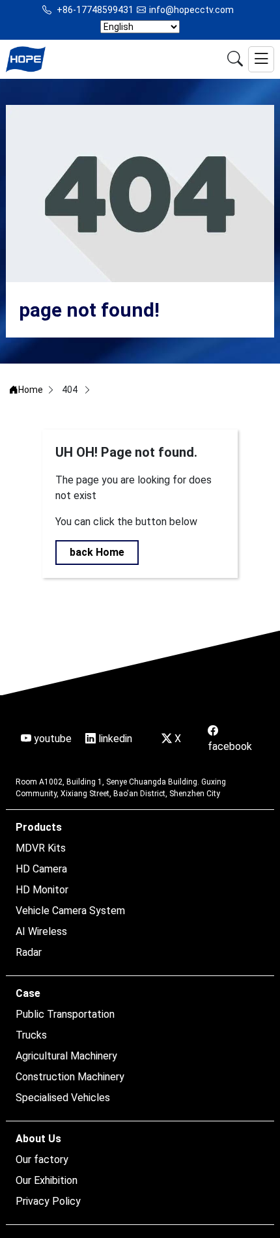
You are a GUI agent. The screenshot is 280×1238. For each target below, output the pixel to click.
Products (39, 827)
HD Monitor (42, 890)
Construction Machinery (70, 1077)
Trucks (31, 1035)
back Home (97, 552)
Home (30, 389)
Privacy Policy (48, 1201)
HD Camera (41, 869)
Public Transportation (65, 1014)
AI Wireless (41, 931)
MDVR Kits (41, 848)
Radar (29, 952)
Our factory (42, 1159)
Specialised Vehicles (63, 1097)
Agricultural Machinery (66, 1056)
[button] (261, 59)
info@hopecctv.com (191, 10)
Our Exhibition (46, 1180)
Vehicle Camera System (70, 910)
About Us (38, 1138)
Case (28, 993)
